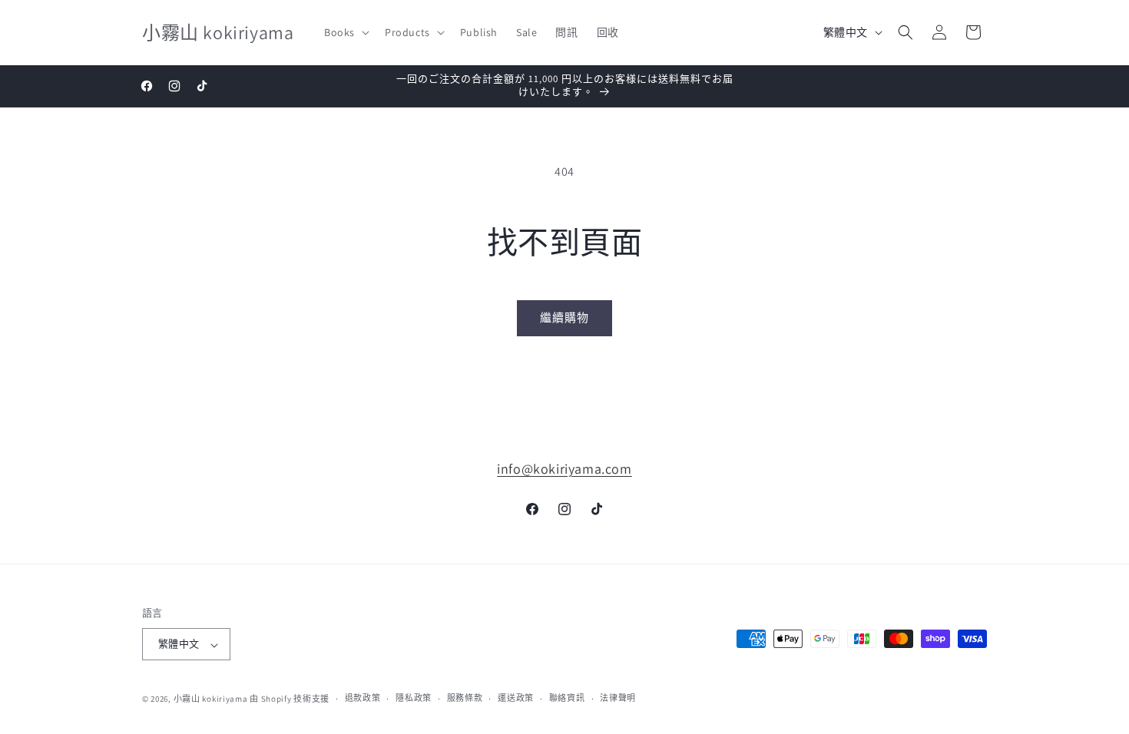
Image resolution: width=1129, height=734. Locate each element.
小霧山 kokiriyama (212, 698)
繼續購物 (564, 317)
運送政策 (516, 698)
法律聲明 (618, 698)
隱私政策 (414, 698)
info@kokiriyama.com (564, 469)
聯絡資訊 (567, 698)
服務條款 (465, 698)
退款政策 (363, 698)
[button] (345, 32)
